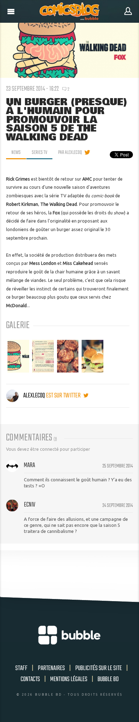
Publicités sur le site (98, 668)
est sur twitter (64, 395)
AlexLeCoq (34, 395)
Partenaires (51, 668)
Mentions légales (68, 679)
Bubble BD (108, 679)
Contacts (30, 679)
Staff (21, 668)
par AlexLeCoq (70, 152)
